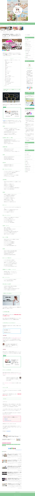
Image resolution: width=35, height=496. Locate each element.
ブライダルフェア (4, 444)
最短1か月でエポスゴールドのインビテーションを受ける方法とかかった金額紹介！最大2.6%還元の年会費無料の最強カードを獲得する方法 (30, 130)
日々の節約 (27, 39)
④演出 (6, 64)
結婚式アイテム (27, 164)
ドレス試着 (27, 154)
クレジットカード (28, 41)
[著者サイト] (27, 87)
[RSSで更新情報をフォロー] (29, 89)
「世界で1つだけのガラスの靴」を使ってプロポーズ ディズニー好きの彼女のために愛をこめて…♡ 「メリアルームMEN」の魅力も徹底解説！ (30, 120)
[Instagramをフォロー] (30, 87)
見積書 (3, 445)
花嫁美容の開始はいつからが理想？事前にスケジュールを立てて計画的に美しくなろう (30, 125)
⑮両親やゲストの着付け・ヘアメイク (9, 76)
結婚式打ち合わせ (28, 55)
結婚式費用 (19, 444)
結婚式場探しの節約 (28, 166)
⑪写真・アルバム (7, 72)
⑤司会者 (6, 65)
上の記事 (4, 120)
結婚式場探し (15, 444)
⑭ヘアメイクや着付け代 (8, 75)
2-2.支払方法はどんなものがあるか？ (9, 82)
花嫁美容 (27, 171)
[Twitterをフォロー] (28, 87)
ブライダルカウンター (29, 46)
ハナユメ (5, 419)
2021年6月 (27, 144)
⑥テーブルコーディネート (8, 66)
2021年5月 (27, 146)
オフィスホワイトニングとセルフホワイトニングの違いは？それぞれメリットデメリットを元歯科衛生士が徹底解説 (30, 139)
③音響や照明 (6, 63)
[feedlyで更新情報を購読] (31, 87)
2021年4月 (27, 148)
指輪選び (27, 53)
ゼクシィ (5, 418)
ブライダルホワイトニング (29, 159)
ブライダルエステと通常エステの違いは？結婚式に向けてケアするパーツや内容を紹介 (30, 134)
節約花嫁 (13, 444)
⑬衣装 (6, 74)
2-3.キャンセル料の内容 (8, 83)
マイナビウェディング (7, 420)
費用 (5, 445)
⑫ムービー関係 (7, 73)
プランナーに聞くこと (9, 444)
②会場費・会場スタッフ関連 (8, 62)
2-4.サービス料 (7, 84)
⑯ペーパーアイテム (7, 77)
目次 (11, 58)
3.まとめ (5, 85)
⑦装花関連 (6, 67)
